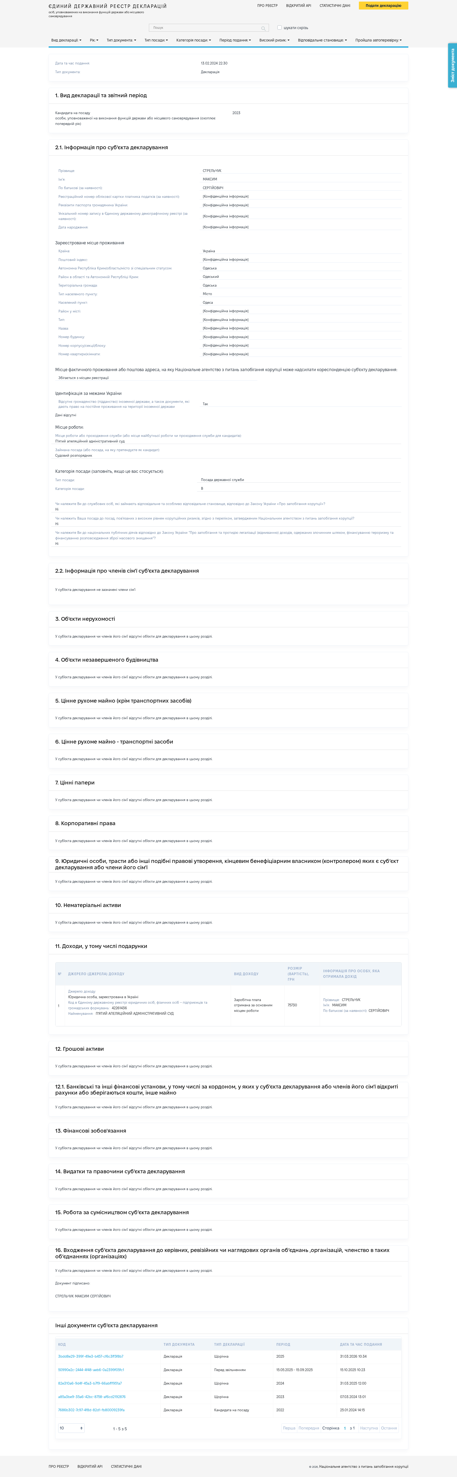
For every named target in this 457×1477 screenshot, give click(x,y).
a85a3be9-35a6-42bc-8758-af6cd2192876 (92, 1397)
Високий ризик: (272, 40)
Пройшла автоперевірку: (377, 40)
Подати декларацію (383, 5)
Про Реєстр (267, 5)
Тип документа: (120, 40)
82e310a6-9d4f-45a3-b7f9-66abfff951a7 (90, 1383)
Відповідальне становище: (321, 40)
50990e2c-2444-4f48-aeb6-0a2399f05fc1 (91, 1370)
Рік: (92, 40)
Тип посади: (155, 40)
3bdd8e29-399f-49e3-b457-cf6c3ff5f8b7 (90, 1356)
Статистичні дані (335, 5)
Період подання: (234, 40)
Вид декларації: (64, 40)
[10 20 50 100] (71, 1428)
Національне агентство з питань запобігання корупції (363, 1466)
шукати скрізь (296, 28)
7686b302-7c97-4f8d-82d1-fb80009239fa (91, 1410)
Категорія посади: (192, 40)
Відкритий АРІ (298, 5)
